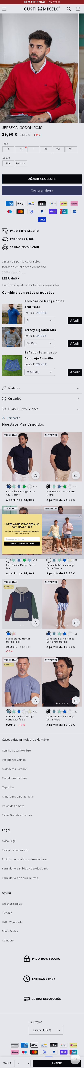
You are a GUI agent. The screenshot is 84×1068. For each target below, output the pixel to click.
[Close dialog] (80, 516)
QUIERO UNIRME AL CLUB (22, 543)
